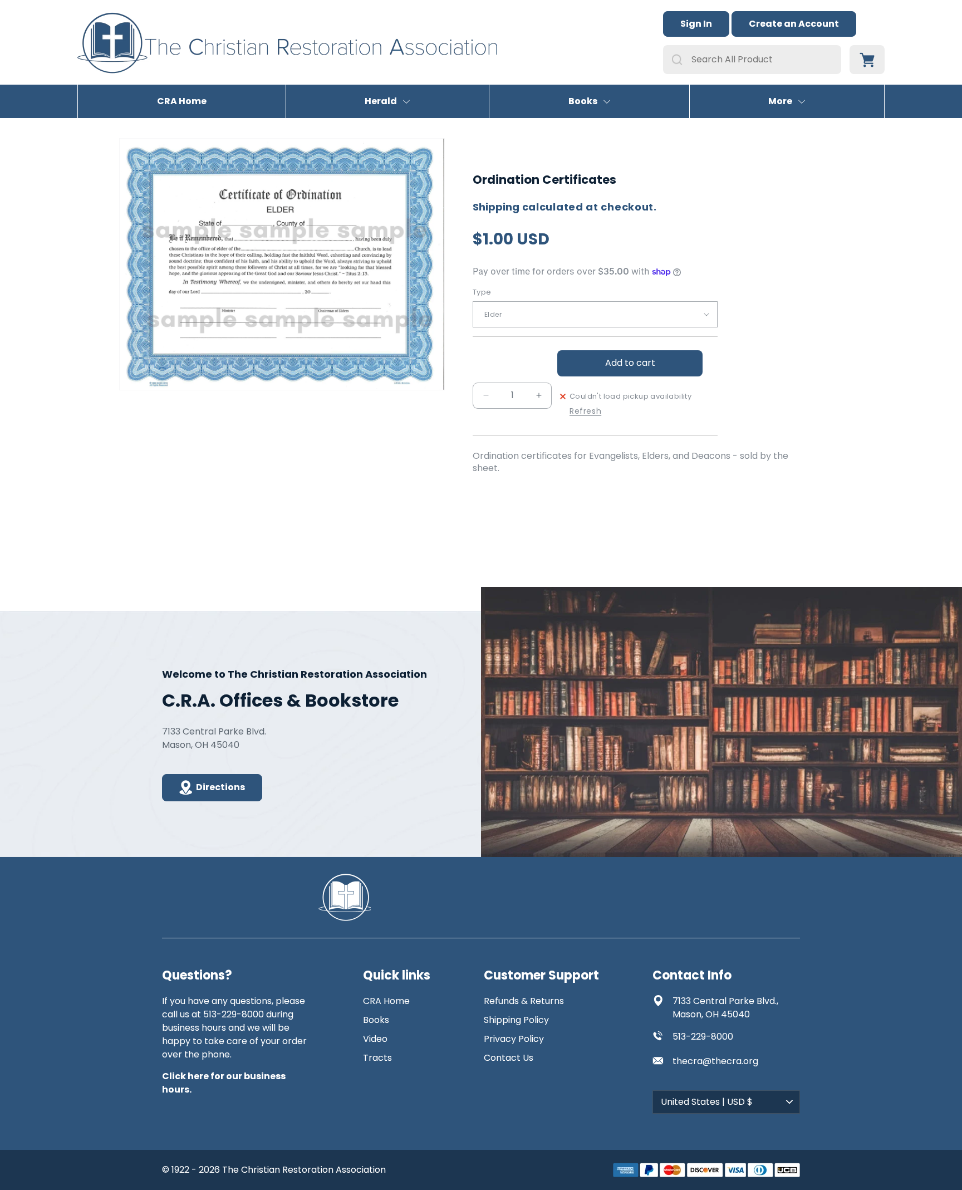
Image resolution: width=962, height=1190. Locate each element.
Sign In (696, 23)
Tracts (377, 1057)
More (780, 101)
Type (482, 292)
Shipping (496, 207)
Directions (220, 787)
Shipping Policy (516, 1019)
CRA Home (182, 101)
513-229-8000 (703, 1036)
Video (375, 1038)
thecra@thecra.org (715, 1061)
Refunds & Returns (524, 1001)
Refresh (585, 411)
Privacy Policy (514, 1038)
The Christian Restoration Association (304, 1169)
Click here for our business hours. (224, 1083)
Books (582, 101)
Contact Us (508, 1057)
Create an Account (794, 23)
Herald (381, 101)
